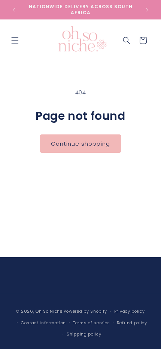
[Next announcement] (147, 9)
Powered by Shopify (85, 311)
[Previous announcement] (14, 9)
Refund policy (132, 323)
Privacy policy (129, 311)
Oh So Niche (49, 311)
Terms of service (91, 323)
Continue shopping (80, 144)
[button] (15, 40)
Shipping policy (84, 334)
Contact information (43, 323)
